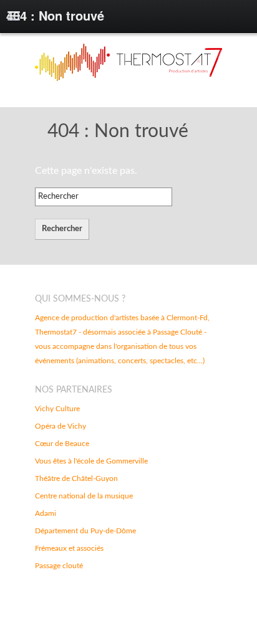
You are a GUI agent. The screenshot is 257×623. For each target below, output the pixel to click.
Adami (45, 513)
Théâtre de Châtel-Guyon (76, 478)
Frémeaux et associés (69, 548)
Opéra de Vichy (60, 426)
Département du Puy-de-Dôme (85, 531)
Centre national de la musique (84, 496)
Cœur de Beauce (62, 443)
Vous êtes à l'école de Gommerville (91, 461)
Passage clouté (59, 565)
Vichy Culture (57, 408)
